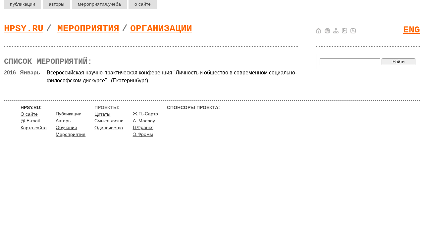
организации (161, 28)
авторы (56, 4)
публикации (22, 4)
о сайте (142, 4)
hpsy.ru (23, 28)
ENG (411, 30)
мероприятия (99, 4)
